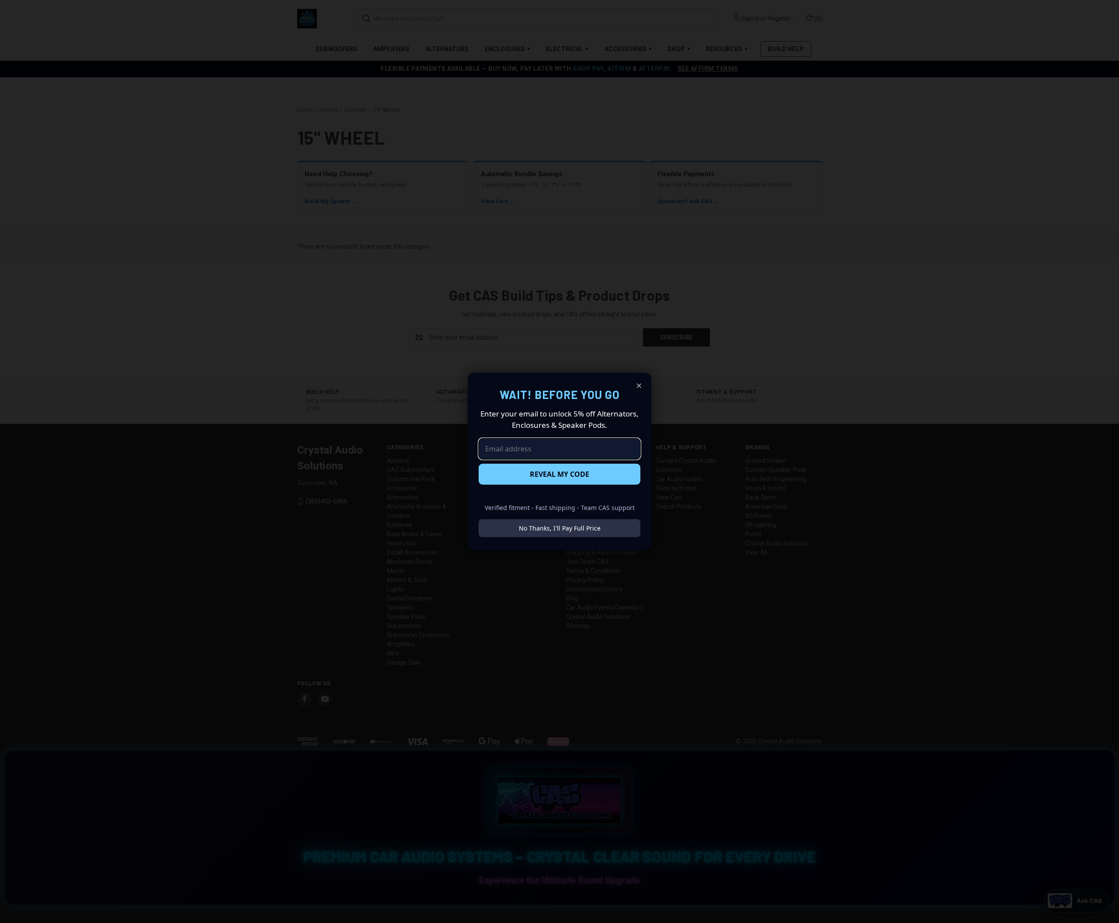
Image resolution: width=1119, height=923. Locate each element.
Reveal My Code (559, 474)
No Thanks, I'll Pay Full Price (560, 528)
